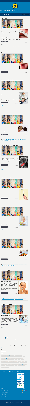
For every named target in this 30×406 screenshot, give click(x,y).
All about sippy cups (3, 394)
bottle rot (5, 46)
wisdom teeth (7, 367)
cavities (14, 74)
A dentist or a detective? (6, 177)
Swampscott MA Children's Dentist (13, 140)
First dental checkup (4, 359)
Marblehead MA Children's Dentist (19, 139)
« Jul (1, 347)
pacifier (6, 362)
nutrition (3, 299)
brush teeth (5, 139)
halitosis (14, 139)
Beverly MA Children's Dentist (7, 171)
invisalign (18, 74)
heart (25, 171)
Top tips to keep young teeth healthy (8, 270)
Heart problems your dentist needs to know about (11, 145)
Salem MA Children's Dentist (16, 46)
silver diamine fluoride (13, 364)
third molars (19, 365)
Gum (14, 264)
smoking (7, 140)
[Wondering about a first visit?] (12, 211)
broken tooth (11, 298)
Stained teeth (13, 265)
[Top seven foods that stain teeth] (12, 243)
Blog (2, 44)
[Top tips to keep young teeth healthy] (12, 275)
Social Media (25, 364)
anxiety (3, 46)
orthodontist (3, 362)
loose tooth (21, 74)
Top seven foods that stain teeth (7, 238)
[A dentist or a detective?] (12, 183)
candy (17, 298)
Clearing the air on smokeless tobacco (8, 114)
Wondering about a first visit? (7, 205)
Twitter (24, 390)
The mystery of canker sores (6, 52)
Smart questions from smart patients (8, 304)
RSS (22, 390)
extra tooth (18, 358)
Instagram (22, 392)
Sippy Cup (18, 364)
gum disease (10, 46)
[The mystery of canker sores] (12, 58)
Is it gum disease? (4, 18)
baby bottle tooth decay (7, 298)
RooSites (21, 402)
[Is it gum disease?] (12, 24)
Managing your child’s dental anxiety (8, 79)
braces (10, 74)
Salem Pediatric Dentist (23, 46)
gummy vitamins (17, 264)
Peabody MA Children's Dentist (7, 265)
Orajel (25, 361)
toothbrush (3, 47)
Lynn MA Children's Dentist (7, 172)
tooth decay (18, 331)
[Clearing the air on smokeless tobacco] (12, 119)
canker (12, 74)
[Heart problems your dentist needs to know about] (12, 150)
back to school (16, 355)
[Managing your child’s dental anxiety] (12, 85)
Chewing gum (8, 139)
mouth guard (19, 361)
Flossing (7, 46)
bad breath (20, 355)
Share (26, 42)
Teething (27, 74)
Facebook (11, 139)
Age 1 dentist (3, 329)
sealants (9, 364)
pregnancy (24, 74)
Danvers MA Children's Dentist (18, 171)
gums (12, 46)
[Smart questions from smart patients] (12, 309)
